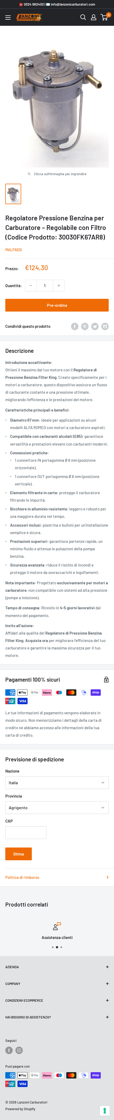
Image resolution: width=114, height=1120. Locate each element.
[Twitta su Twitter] (95, 326)
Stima (18, 853)
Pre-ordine (57, 305)
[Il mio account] (93, 17)
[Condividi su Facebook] (74, 326)
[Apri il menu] (8, 17)
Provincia (13, 796)
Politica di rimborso (22, 877)
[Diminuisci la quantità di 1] (30, 285)
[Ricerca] (83, 17)
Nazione (12, 771)
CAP (9, 821)
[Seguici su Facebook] (9, 1050)
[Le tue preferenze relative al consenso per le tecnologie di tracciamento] (105, 1111)
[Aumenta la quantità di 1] (58, 285)
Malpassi (13, 250)
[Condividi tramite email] (105, 326)
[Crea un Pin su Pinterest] (85, 326)
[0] (104, 17)
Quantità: (13, 285)
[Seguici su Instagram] (19, 1050)
